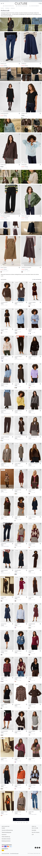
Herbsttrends (13, 8)
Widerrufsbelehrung (6, 836)
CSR (32, 834)
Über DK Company (35, 832)
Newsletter (34, 830)
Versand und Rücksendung (7, 830)
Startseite (2, 8)
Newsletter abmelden (6, 838)
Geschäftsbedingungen (14, 853)
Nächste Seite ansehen (21, 819)
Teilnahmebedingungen (6, 832)
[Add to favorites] (19, 33)
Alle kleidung (7, 8)
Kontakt (3, 828)
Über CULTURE (35, 828)
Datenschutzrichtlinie (5, 853)
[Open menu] (1, 3)
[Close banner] (40, 1)
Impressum (4, 834)
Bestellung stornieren (6, 840)
